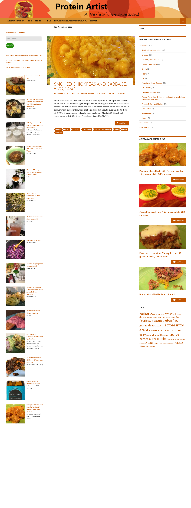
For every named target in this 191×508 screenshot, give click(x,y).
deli (168, 317)
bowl (66, 129)
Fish (143, 78)
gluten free (170, 320)
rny (169, 339)
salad (172, 339)
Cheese (145, 55)
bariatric (145, 314)
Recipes (38, 21)
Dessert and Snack (149, 64)
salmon (177, 339)
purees (153, 338)
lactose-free (158, 326)
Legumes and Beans (85, 94)
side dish (182, 339)
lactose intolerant (103, 129)
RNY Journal (144, 127)
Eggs (144, 73)
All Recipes (143, 45)
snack (141, 343)
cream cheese (162, 317)
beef (153, 314)
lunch (151, 330)
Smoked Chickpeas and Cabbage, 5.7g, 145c (90, 86)
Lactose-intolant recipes (14, 65)
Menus (48, 21)
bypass (169, 314)
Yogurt (144, 118)
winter (59, 132)
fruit (151, 321)
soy (145, 343)
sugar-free (158, 343)
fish (177, 317)
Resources (143, 123)
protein (156, 334)
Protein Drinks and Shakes (152, 104)
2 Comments (120, 94)
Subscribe (9, 45)
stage (149, 342)
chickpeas (87, 129)
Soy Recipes (147, 113)
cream (155, 317)
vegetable (170, 343)
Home (30, 21)
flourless (144, 320)
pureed (144, 338)
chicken (142, 317)
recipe (162, 338)
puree (175, 334)
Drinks (144, 69)
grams (143, 325)
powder (148, 335)
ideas (150, 325)
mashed (159, 330)
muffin (172, 331)
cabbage (76, 129)
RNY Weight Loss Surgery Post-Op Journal (70, 21)
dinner (173, 317)
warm (124, 129)
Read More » (123, 123)
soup (117, 129)
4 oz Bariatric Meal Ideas (65, 94)
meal (167, 330)
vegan (164, 343)
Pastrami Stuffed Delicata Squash (157, 294)
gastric (158, 320)
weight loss (147, 346)
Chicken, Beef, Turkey (150, 59)
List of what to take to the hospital (18, 67)
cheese (177, 314)
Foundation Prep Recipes (152, 83)
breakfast (160, 314)
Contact (93, 21)
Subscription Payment (15, 21)
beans (58, 129)
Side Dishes (146, 109)
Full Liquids (146, 87)
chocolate (149, 317)
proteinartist (166, 335)
